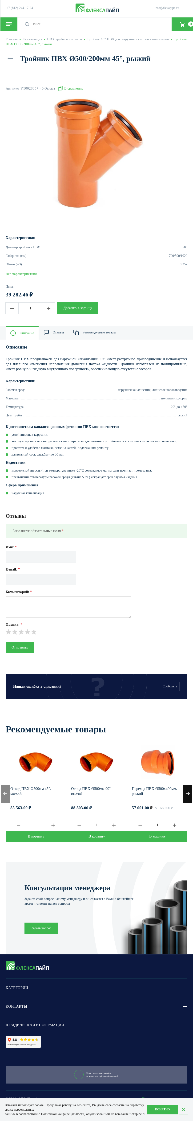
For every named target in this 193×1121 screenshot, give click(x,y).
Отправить (20, 647)
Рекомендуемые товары (99, 332)
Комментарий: (19, 592)
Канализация (32, 39)
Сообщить (170, 686)
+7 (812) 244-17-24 (19, 8)
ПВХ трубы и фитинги (64, 39)
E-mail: (13, 569)
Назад (10, 58)
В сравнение (73, 88)
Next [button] (187, 794)
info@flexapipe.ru (167, 8)
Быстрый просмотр (36, 762)
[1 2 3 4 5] (96, 632)
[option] (96, 154)
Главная (12, 39)
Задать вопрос (41, 928)
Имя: (11, 547)
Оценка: (14, 624)
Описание (27, 333)
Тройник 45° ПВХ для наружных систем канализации (128, 39)
